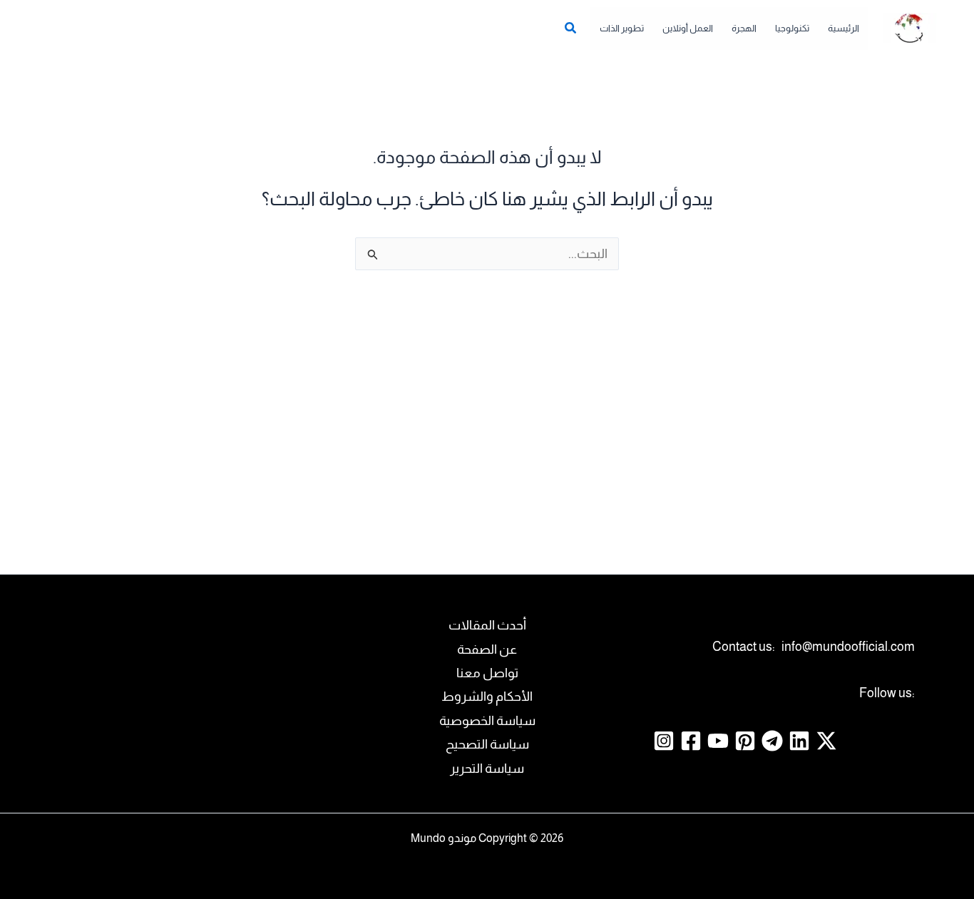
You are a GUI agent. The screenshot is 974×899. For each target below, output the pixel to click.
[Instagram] (664, 740)
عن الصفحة (487, 649)
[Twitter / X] (826, 740)
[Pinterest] (745, 740)
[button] (569, 30)
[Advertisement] (487, 415)
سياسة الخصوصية (487, 721)
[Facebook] (691, 740)
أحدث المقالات (487, 625)
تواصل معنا (487, 673)
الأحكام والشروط (487, 696)
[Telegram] (772, 740)
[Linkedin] (799, 740)
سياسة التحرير (487, 768)
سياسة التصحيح (487, 744)
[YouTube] (718, 740)
